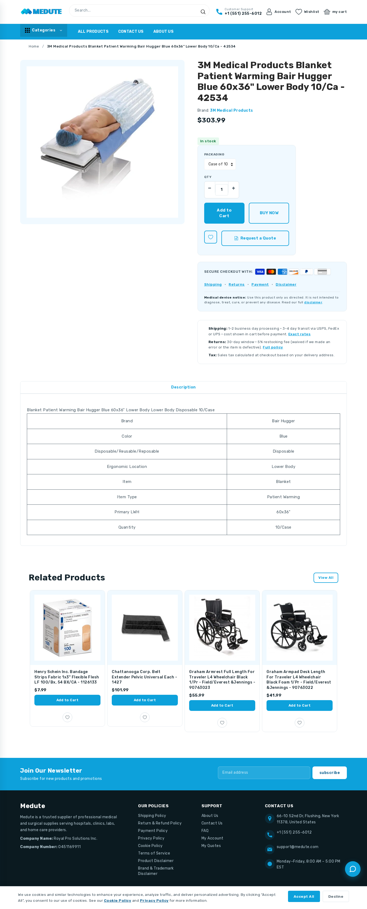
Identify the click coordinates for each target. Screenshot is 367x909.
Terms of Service (154, 853)
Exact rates (299, 334)
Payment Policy (153, 830)
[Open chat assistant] (353, 869)
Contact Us (131, 31)
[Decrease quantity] (209, 187)
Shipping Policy (152, 815)
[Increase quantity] (233, 187)
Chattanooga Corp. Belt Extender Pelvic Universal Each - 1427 (144, 677)
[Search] (203, 12)
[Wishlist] (210, 237)
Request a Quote (258, 238)
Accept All (304, 896)
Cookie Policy (150, 845)
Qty (207, 177)
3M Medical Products (231, 110)
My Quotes (211, 845)
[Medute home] (41, 11)
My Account (213, 838)
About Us (163, 31)
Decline (336, 896)
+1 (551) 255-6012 (294, 832)
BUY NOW (269, 212)
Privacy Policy (151, 838)
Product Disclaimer (156, 861)
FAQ (205, 830)
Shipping (213, 284)
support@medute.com (298, 847)
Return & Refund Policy (160, 823)
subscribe (329, 772)
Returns (237, 284)
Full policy (273, 347)
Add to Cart (67, 700)
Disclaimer (286, 284)
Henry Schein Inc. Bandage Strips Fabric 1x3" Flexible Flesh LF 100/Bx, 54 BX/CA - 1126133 (66, 677)
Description (183, 387)
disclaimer (313, 302)
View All (325, 578)
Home (34, 46)
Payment (260, 284)
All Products (93, 31)
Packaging (214, 154)
